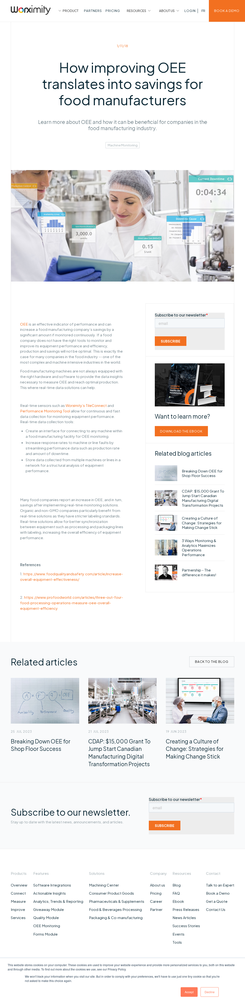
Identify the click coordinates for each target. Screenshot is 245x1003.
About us (157, 885)
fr (203, 11)
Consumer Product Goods (111, 893)
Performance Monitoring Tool (45, 411)
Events (178, 934)
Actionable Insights (49, 893)
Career (156, 901)
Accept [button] (189, 992)
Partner (156, 909)
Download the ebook (181, 431)
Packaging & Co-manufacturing (116, 917)
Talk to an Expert (220, 885)
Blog (177, 885)
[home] (30, 11)
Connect (18, 893)
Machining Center (104, 885)
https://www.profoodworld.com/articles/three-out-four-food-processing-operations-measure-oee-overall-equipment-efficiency (71, 602)
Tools (177, 942)
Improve (18, 909)
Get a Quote (217, 901)
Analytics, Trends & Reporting (58, 901)
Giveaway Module (48, 909)
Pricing (155, 893)
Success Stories (186, 925)
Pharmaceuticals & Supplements (116, 901)
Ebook (178, 901)
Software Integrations (52, 885)
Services (18, 917)
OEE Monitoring (46, 925)
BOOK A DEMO (226, 11)
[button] (68, 10)
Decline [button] (210, 992)
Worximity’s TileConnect (86, 405)
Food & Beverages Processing (115, 909)
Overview (19, 885)
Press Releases (186, 909)
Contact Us (215, 909)
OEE (24, 324)
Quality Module (46, 917)
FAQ (176, 893)
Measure (18, 901)
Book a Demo (218, 893)
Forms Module (45, 934)
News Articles (184, 917)
